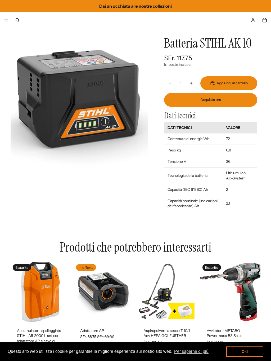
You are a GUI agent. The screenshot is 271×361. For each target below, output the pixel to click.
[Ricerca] (17, 20)
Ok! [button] (245, 351)
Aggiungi (193, 313)
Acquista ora (210, 99)
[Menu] (6, 20)
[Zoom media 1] (79, 96)
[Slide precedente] (16, 292)
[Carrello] (264, 20)
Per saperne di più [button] (191, 351)
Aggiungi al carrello (232, 83)
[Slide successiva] (65, 292)
